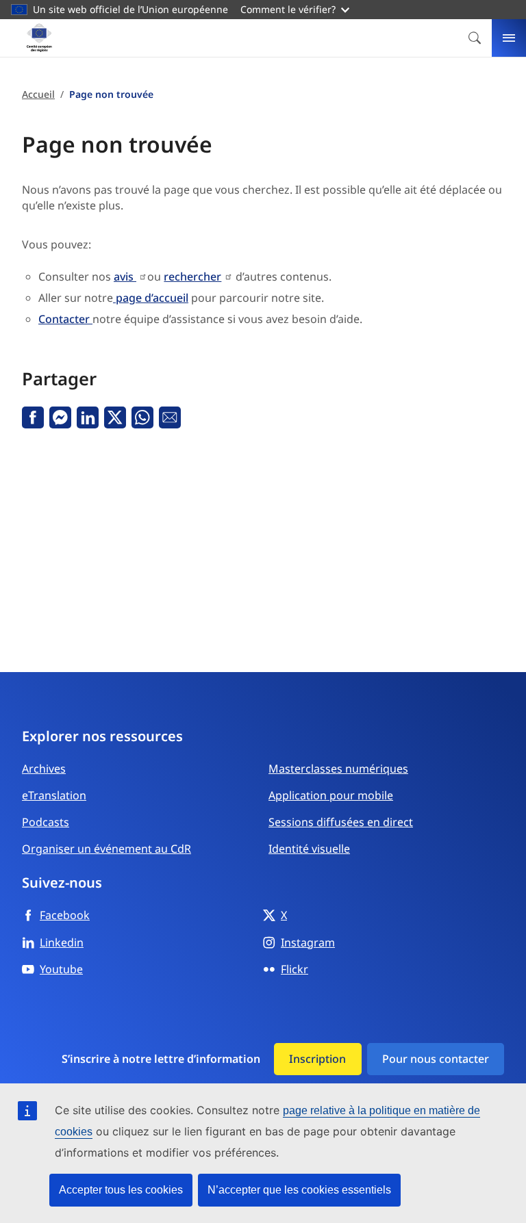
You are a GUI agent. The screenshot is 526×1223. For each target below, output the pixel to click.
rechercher (192, 276)
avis (125, 276)
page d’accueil (150, 297)
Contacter (65, 318)
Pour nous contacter (435, 1058)
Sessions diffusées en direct (340, 821)
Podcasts (45, 821)
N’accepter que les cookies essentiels (299, 1190)
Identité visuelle (309, 848)
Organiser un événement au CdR (106, 848)
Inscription (317, 1058)
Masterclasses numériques (338, 768)
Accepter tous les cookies (121, 1190)
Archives (44, 768)
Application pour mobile (330, 795)
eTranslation (54, 795)
